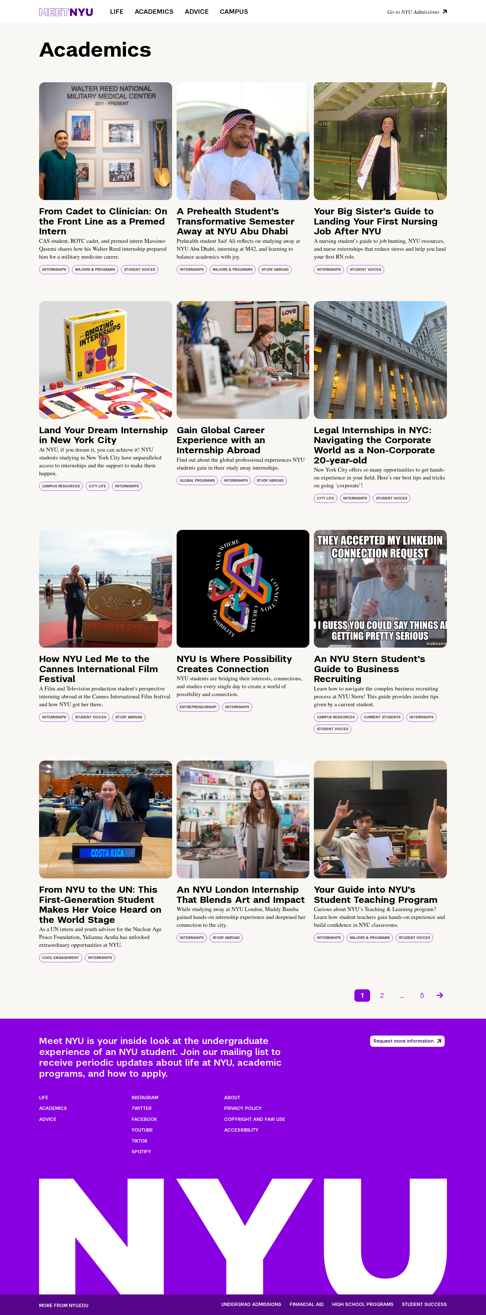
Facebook (144, 1119)
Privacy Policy (243, 1108)
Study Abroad (275, 269)
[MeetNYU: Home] (66, 11)
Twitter (142, 1108)
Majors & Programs (95, 269)
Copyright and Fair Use (254, 1119)
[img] (105, 141)
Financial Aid (307, 1304)
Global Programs (197, 480)
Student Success (424, 1304)
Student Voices (139, 269)
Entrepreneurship (198, 707)
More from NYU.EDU (63, 1306)
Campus (234, 11)
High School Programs (362, 1304)
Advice (197, 11)
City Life (97, 486)
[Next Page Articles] (440, 994)
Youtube (142, 1130)
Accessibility (241, 1130)
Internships (54, 269)
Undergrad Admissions (251, 1304)
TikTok (139, 1141)
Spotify (141, 1152)
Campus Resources (61, 486)
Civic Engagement (60, 958)
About (232, 1098)
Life (116, 11)
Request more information (404, 1041)
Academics (154, 11)
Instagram (145, 1098)
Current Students (382, 717)
